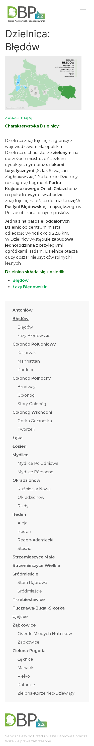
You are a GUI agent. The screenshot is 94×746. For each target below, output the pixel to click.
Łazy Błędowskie (34, 335)
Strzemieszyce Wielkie (36, 565)
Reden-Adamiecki (35, 540)
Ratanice (26, 684)
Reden (19, 514)
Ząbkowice (24, 625)
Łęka (18, 437)
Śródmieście (25, 574)
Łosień (20, 446)
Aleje (23, 523)
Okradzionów (26, 480)
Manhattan (29, 361)
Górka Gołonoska (35, 420)
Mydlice (21, 455)
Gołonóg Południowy (34, 344)
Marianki (26, 667)
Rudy (23, 506)
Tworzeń (26, 429)
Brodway (27, 386)
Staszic (24, 548)
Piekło (24, 676)
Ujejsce (20, 616)
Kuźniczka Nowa (34, 489)
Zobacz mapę (18, 117)
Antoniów (23, 310)
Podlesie (26, 369)
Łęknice (25, 659)
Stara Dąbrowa (32, 582)
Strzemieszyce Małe (34, 557)
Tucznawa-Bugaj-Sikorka (39, 608)
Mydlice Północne (35, 472)
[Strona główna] (22, 11)
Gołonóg (26, 395)
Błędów (21, 318)
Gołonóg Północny (32, 378)
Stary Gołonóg (32, 403)
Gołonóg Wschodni (32, 412)
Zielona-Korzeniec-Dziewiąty (46, 693)
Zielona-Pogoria (29, 650)
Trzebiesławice (29, 599)
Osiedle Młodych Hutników (45, 633)
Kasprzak (27, 352)
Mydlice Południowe (38, 463)
